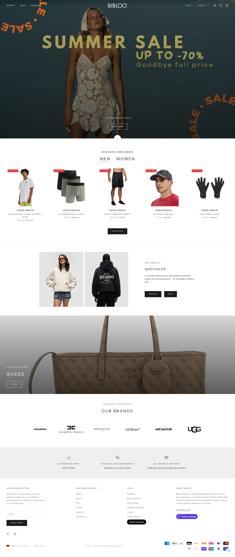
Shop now (117, 126)
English (202, 5)
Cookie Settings (133, 516)
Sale (47, 5)
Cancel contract (136, 522)
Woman (11, 5)
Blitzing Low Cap (164, 214)
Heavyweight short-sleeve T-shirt (25, 215)
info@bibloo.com (183, 510)
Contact (79, 507)
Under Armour (25, 210)
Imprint (130, 512)
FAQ (78, 503)
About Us (80, 512)
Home (78, 494)
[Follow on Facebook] (8, 533)
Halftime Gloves (209, 214)
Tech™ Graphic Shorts (117, 214)
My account (80, 516)
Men (105, 159)
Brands (35, 5)
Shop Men (117, 231)
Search (78, 498)
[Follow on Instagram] (15, 533)
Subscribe (16, 523)
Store (14, 384)
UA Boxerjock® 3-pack (71, 214)
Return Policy (132, 503)
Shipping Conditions (135, 507)
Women (125, 159)
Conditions (131, 494)
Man (22, 5)
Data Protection (133, 498)
